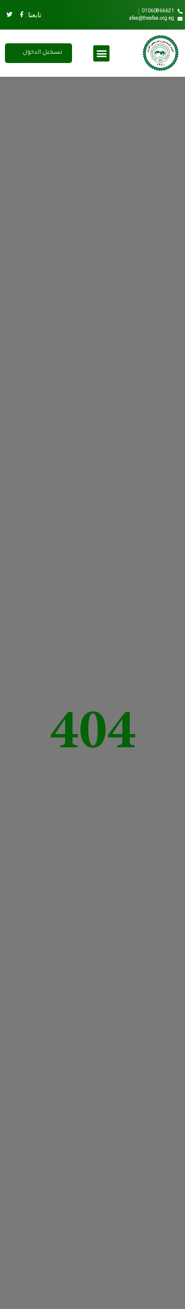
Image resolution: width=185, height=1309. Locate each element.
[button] (101, 53)
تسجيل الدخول (42, 53)
